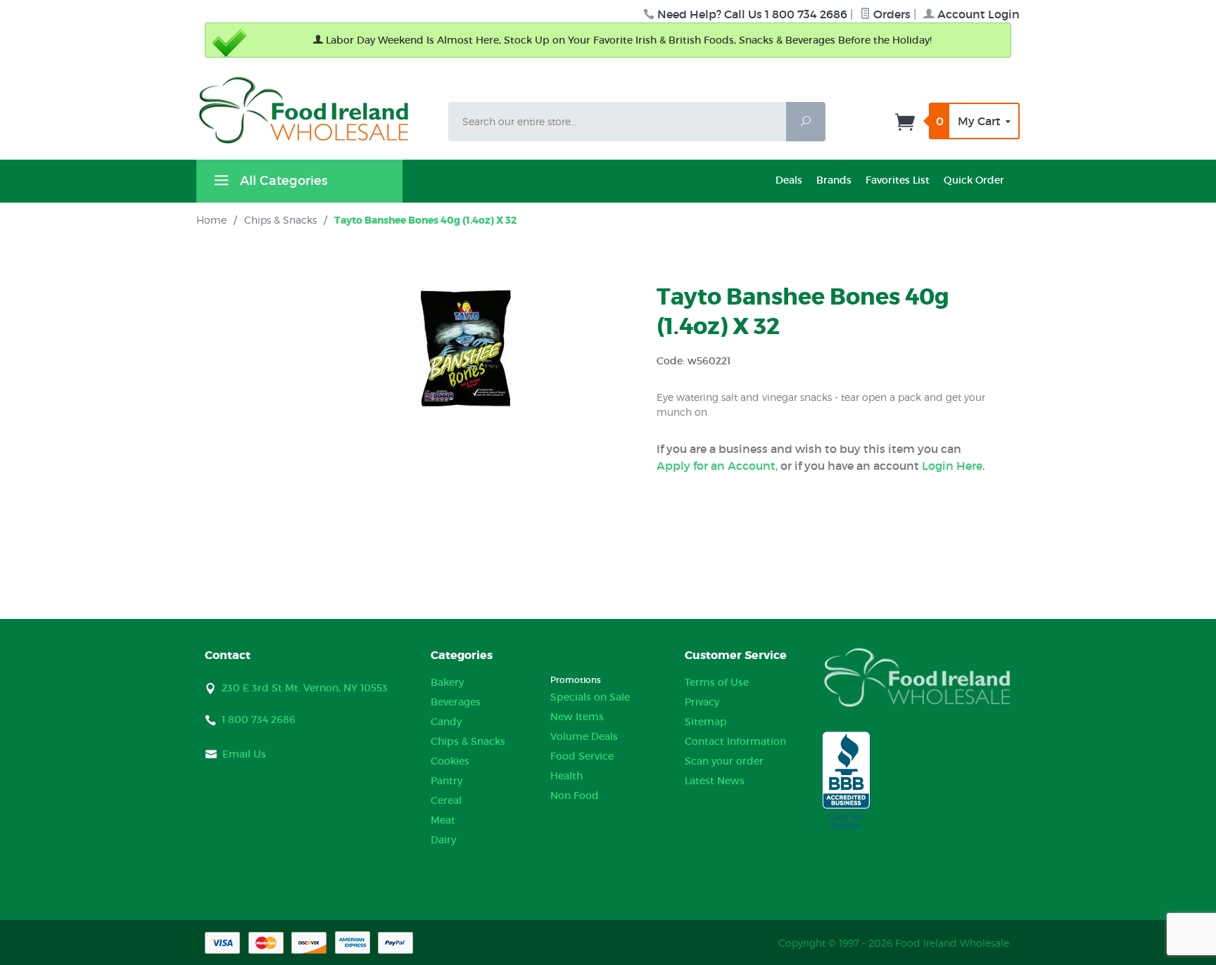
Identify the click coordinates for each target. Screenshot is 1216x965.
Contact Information (735, 741)
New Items (577, 716)
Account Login (977, 14)
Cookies (450, 761)
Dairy (443, 839)
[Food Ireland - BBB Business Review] (846, 781)
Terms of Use (717, 682)
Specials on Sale (590, 697)
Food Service (582, 756)
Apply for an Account (716, 466)
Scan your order (724, 761)
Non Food (574, 795)
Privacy (702, 702)
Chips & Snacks (468, 741)
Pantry (446, 780)
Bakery (447, 682)
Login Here (952, 466)
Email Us (244, 754)
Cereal (446, 800)
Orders (890, 14)
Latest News (715, 780)
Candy (446, 721)
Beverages (456, 702)
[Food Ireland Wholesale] (314, 110)
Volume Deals (584, 736)
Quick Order (974, 180)
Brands (833, 180)
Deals (788, 180)
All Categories (281, 180)
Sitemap (706, 721)
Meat (443, 820)
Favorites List (898, 180)
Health (566, 775)
